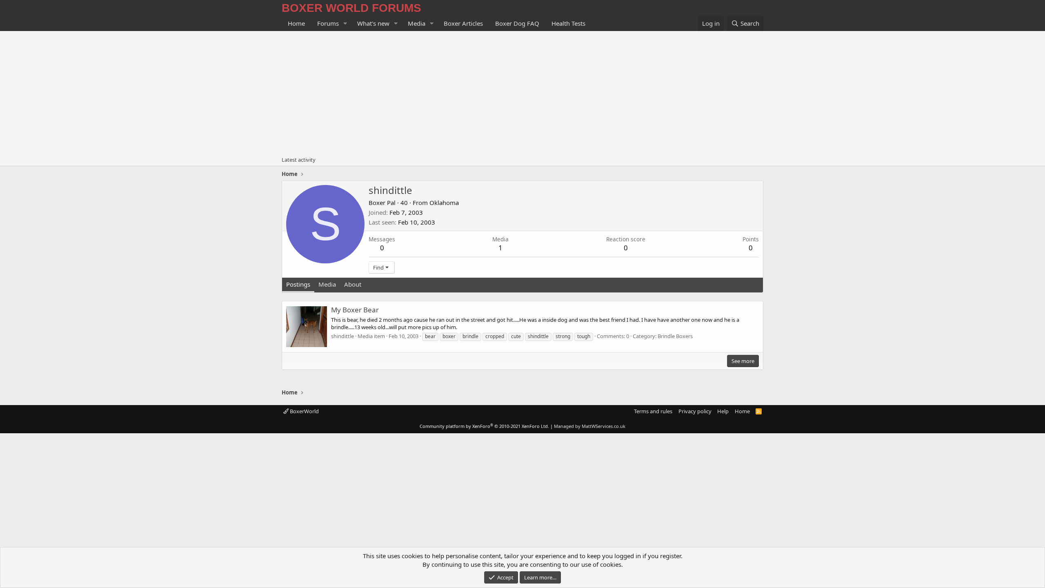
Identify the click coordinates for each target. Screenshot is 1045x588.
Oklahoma (444, 202)
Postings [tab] (298, 284)
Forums (328, 23)
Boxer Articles (463, 23)
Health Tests (568, 23)
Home (296, 23)
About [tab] (352, 284)
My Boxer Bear (355, 309)
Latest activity (299, 159)
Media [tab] (327, 284)
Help (723, 411)
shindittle (342, 336)
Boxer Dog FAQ (517, 23)
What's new (373, 23)
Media (416, 23)
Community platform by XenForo (484, 426)
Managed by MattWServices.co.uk (589, 426)
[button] (345, 23)
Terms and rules (653, 411)
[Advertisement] (522, 92)
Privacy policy (694, 411)
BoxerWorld (304, 411)
